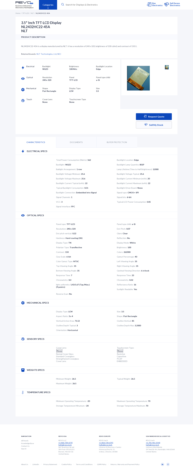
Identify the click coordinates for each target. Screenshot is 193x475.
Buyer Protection (117, 142)
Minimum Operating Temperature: (71, 401)
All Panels (25, 441)
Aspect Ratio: (62, 316)
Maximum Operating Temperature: (132, 401)
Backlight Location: (125, 160)
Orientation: (61, 330)
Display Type (75, 88)
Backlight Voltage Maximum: (68, 178)
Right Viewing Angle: (126, 266)
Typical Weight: (124, 379)
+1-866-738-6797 (65, 443)
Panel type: (61, 224)
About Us (24, 464)
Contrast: (60, 252)
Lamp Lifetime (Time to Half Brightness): (134, 169)
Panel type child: (124, 224)
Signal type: (122, 192)
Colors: (120, 252)
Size (98, 88)
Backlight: (60, 164)
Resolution (47, 77)
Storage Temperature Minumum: (70, 406)
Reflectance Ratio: (125, 284)
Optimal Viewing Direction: (129, 270)
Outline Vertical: (124, 321)
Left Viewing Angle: (125, 261)
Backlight (46, 66)
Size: (119, 311)
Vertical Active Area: (65, 321)
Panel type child (103, 77)
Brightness (74, 66)
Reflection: (122, 238)
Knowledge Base (27, 443)
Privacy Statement (50, 464)
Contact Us (25, 446)
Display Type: (62, 243)
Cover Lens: (61, 348)
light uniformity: (63, 284)
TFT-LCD (25, 13)
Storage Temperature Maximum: (131, 406)
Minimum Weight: (64, 379)
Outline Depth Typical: (66, 325)
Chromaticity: (62, 280)
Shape (45, 88)
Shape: (120, 316)
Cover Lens (47, 99)
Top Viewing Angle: (64, 266)
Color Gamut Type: (64, 261)
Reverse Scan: (62, 294)
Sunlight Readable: (125, 289)
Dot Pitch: (121, 229)
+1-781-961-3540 (153, 443)
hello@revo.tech (65, 445)
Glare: (119, 233)
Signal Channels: (63, 197)
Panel (71, 77)
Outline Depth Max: (125, 325)
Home (18, 13)
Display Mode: (123, 243)
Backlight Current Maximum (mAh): (132, 183)
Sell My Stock (156, 125)
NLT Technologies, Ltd (47, 54)
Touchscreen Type (77, 99)
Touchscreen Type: (125, 348)
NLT (32, 13)
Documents (76, 142)
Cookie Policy (66, 464)
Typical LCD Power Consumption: (131, 202)
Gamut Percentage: (125, 256)
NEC (59, 54)
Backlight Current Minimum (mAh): (132, 178)
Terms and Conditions (84, 464)
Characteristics (35, 142)
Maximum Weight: (64, 383)
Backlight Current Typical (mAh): (70, 183)
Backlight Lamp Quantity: (128, 164)
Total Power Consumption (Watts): (71, 160)
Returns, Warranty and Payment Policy (125, 464)
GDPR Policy (101, 464)
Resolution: (61, 229)
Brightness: (122, 247)
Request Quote (156, 116)
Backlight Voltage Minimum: (68, 174)
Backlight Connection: (66, 192)
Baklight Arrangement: (66, 169)
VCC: (58, 202)
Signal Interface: (63, 206)
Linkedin (35, 464)
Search (23, 449)
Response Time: (63, 275)
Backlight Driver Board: (127, 188)
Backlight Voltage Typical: (128, 174)
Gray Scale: (61, 256)
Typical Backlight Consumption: (70, 188)
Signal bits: (121, 197)
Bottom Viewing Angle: (66, 270)
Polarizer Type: (62, 247)
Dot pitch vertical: (64, 233)
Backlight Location (104, 66)
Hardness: (60, 238)
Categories (48, 4)
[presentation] (86, 4)
